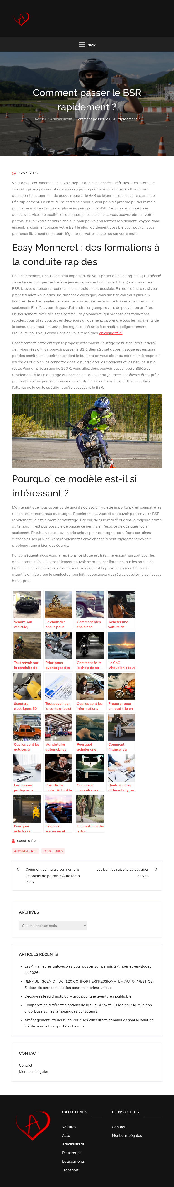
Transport (70, 1170)
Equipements (73, 1161)
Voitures (69, 1127)
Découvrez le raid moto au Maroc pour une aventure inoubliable (77, 996)
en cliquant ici (110, 333)
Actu (66, 1135)
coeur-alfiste (28, 840)
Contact (25, 1065)
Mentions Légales (34, 1071)
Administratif (25, 851)
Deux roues (53, 851)
